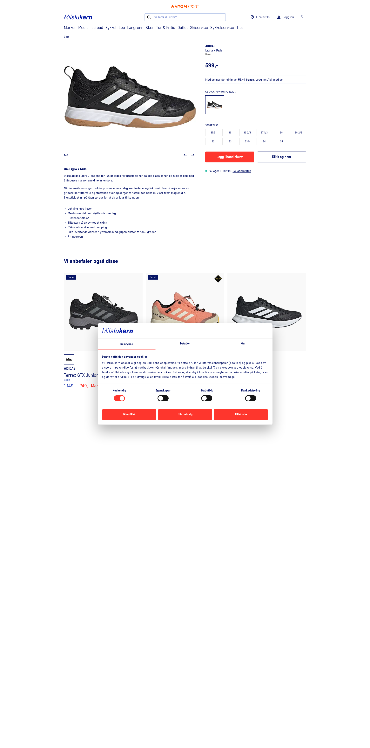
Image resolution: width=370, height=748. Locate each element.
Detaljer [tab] (185, 343)
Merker (70, 28)
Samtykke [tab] (126, 344)
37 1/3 (264, 132)
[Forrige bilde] (185, 155)
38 (281, 132)
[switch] (163, 398)
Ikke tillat (129, 414)
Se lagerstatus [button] (242, 171)
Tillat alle (241, 414)
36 (230, 132)
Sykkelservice (222, 28)
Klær (150, 28)
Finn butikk (263, 17)
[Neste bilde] (193, 155)
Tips (240, 28)
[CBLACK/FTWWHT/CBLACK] (214, 105)
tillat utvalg (185, 414)
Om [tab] (243, 343)
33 (230, 141)
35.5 (213, 132)
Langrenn (135, 28)
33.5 (247, 141)
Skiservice (199, 28)
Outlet (183, 28)
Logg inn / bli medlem (269, 79)
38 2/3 (298, 132)
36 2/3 (247, 132)
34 (264, 141)
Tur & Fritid (165, 28)
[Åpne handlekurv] (302, 17)
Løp (122, 28)
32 (213, 141)
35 (281, 141)
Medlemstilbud (90, 28)
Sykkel (110, 28)
